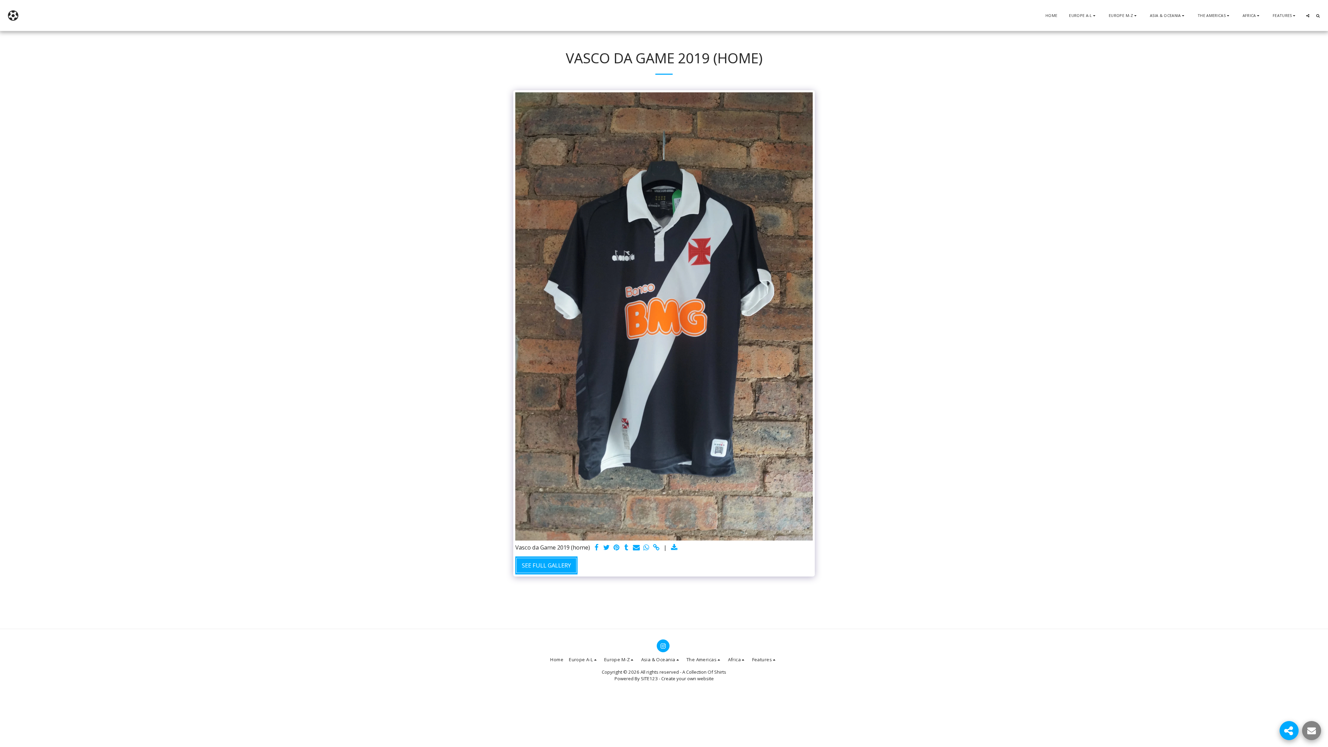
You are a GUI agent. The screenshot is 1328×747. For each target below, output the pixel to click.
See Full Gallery (546, 565)
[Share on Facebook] (596, 548)
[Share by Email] (636, 548)
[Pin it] (616, 548)
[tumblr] (626, 548)
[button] (1083, 15)
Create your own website (687, 678)
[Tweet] (606, 548)
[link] (656, 548)
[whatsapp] (646, 548)
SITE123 (649, 678)
